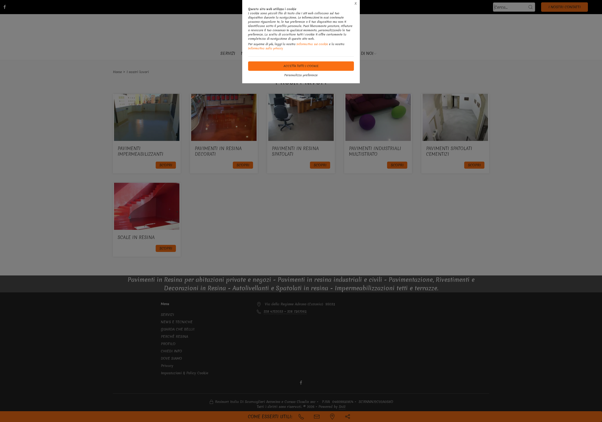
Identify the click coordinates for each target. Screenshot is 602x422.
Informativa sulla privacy (265, 48)
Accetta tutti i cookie (301, 66)
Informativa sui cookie (312, 44)
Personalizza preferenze (301, 75)
